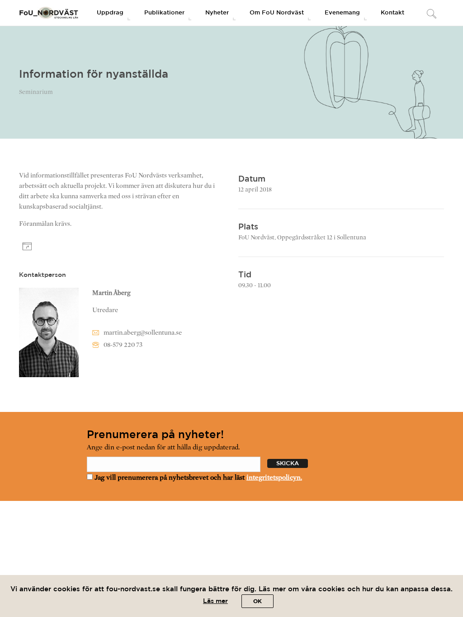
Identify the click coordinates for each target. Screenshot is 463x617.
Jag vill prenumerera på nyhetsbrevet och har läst (197, 477)
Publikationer (164, 12)
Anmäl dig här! (62, 247)
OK (257, 601)
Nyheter (217, 12)
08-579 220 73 (123, 345)
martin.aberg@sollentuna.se (143, 333)
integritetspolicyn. (274, 477)
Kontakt (392, 12)
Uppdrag (110, 12)
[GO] (431, 14)
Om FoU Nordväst (277, 12)
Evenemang (342, 12)
